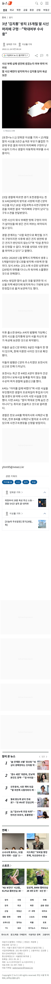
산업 (6, 911)
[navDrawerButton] (47, 3)
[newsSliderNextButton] (46, 756)
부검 (34, 482)
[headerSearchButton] (36, 3)
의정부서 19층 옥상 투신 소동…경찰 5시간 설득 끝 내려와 (19, 502)
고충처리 (46, 934)
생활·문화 (6, 917)
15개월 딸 (8, 482)
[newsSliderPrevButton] (39, 756)
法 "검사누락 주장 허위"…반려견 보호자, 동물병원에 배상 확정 (22, 815)
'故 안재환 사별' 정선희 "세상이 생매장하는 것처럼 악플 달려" (23, 765)
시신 (18, 482)
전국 (4, 17)
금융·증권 (45, 905)
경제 (32, 900)
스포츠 (5, 865)
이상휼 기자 (27, 44)
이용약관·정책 (34, 934)
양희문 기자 (11, 44)
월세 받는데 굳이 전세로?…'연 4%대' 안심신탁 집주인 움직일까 (23, 802)
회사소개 (4, 934)
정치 (6, 900)
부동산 (19, 911)
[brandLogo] (7, 3)
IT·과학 (32, 911)
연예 (4, 830)
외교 (19, 905)
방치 (26, 482)
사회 (19, 900)
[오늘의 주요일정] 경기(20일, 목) (18, 523)
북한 (32, 905)
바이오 (44, 911)
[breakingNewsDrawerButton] (41, 3)
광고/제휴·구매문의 (19, 934)
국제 (44, 900)
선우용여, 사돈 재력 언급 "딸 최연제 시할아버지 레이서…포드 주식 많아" (23, 790)
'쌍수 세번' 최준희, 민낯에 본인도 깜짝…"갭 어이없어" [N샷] (23, 777)
